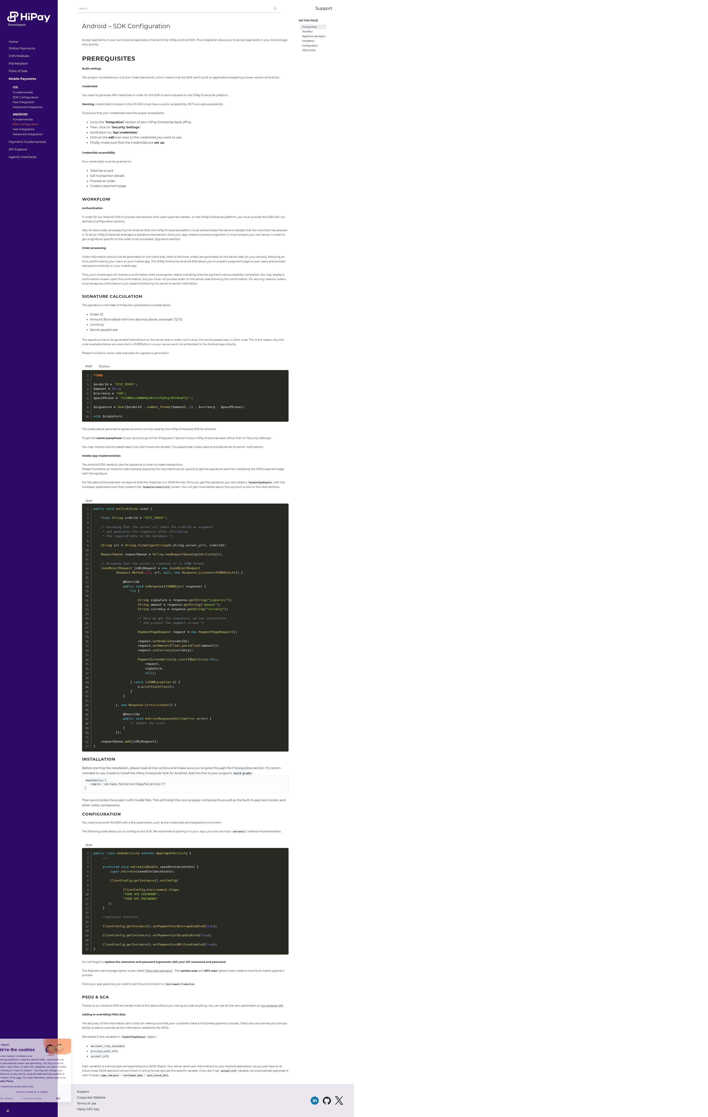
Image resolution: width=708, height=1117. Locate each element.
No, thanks (16, 1098)
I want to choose (42, 1098)
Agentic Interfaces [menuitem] (23, 157)
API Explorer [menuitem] (18, 149)
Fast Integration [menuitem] (23, 102)
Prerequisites (309, 26)
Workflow (307, 31)
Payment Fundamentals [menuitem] (27, 142)
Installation (308, 40)
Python (104, 366)
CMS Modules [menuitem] (19, 56)
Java (88, 500)
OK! (68, 1098)
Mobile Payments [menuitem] (22, 79)
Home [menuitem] (13, 42)
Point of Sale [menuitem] (18, 71)
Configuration (310, 45)
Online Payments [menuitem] (22, 48)
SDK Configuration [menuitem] (26, 97)
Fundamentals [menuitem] (23, 92)
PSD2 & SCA (308, 50)
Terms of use (86, 1103)
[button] (7, 1110)
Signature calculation (314, 36)
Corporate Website (91, 1097)
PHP (88, 366)
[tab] (89, 366)
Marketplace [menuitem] (18, 63)
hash (113, 305)
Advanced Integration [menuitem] (28, 107)
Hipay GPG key (88, 1109)
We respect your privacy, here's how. (25, 1086)
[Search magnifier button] (275, 8)
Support (323, 8)
